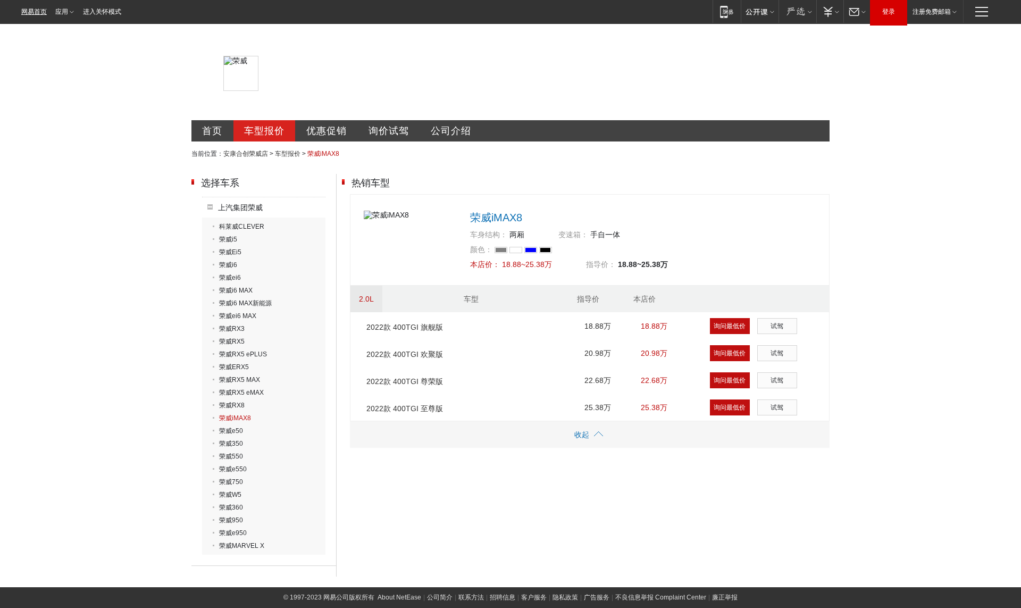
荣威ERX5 (234, 367)
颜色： (481, 249)
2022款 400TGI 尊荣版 (404, 381)
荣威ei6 (230, 277)
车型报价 (264, 131)
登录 (888, 11)
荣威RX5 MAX (239, 380)
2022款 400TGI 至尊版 (404, 408)
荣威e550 (233, 469)
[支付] (829, 11)
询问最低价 (730, 326)
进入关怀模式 (102, 11)
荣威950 (231, 520)
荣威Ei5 (230, 252)
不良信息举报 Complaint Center (660, 597)
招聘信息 (502, 597)
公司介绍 (451, 131)
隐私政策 (565, 597)
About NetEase (399, 597)
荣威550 (231, 456)
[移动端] (727, 11)
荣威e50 (231, 431)
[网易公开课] (760, 11)
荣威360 (231, 507)
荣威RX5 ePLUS (243, 354)
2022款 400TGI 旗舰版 (404, 327)
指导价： (601, 264)
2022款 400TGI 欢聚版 (404, 354)
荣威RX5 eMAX (241, 392)
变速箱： (573, 234)
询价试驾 (389, 131)
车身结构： (488, 234)
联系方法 (471, 597)
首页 (212, 131)
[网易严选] (797, 11)
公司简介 (440, 597)
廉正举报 (725, 597)
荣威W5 (230, 494)
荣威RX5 (232, 341)
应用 (61, 11)
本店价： (485, 264)
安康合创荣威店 (245, 153)
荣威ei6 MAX (237, 316)
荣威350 (231, 443)
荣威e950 (233, 533)
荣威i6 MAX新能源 (245, 303)
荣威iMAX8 (235, 418)
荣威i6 (228, 265)
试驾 (777, 326)
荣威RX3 (232, 328)
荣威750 (231, 482)
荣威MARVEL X (241, 545)
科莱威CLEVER (241, 226)
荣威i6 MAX (236, 290)
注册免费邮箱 (932, 11)
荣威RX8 (232, 405)
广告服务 (596, 597)
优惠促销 (326, 131)
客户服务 (534, 597)
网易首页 (34, 11)
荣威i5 (228, 239)
